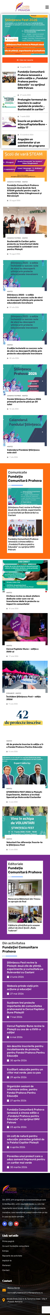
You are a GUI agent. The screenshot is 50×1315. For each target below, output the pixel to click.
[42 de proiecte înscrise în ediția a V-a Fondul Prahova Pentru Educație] (25, 724)
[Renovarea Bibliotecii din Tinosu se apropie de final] (25, 887)
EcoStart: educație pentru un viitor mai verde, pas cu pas (25, 1071)
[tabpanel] (25, 35)
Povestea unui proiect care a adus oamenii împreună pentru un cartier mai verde (26, 1159)
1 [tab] (45, 18)
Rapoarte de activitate (12, 1256)
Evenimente (10, 693)
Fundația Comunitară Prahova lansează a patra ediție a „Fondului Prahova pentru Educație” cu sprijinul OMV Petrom (32, 80)
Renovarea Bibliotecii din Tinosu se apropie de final (24, 900)
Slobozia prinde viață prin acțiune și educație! (22, 987)
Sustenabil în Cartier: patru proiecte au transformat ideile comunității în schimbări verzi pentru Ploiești (22, 245)
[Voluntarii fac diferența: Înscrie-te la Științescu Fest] (25, 822)
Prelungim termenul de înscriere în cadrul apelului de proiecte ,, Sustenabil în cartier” (32, 104)
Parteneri (6, 1265)
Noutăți (25, 182)
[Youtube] (16, 1223)
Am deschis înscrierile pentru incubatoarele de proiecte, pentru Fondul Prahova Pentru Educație (26, 1051)
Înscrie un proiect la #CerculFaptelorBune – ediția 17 (32, 124)
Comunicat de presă (14, 182)
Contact (5, 1270)
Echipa (5, 1251)
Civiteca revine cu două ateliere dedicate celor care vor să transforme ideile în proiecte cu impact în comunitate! (23, 600)
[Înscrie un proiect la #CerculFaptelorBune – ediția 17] (9, 121)
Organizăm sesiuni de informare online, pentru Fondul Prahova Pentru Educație (22, 1091)
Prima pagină (8, 1241)
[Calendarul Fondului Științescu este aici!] (25, 430)
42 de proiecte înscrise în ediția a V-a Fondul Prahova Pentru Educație (25, 745)
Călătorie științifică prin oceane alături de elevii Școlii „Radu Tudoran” (24, 928)
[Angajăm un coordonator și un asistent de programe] (9, 139)
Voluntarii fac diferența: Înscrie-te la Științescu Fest (24, 843)
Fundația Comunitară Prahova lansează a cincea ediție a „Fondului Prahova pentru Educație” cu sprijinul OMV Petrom (23, 544)
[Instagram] (10, 1223)
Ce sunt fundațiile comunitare (15, 1246)
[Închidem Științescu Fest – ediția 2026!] (25, 677)
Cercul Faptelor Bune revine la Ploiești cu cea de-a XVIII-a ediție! (25, 1029)
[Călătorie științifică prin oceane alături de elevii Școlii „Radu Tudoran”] (25, 914)
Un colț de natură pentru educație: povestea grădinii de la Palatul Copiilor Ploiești (25, 1139)
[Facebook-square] (4, 1223)
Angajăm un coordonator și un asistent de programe (31, 142)
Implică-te (7, 1260)
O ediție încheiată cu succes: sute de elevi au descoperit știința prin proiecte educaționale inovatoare (25, 351)
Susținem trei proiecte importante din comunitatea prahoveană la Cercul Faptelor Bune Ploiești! (25, 1007)
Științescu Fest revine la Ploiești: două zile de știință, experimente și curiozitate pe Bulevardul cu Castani (25, 50)
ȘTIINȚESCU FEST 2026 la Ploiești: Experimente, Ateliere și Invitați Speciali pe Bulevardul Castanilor (24, 795)
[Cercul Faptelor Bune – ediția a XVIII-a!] (25, 629)
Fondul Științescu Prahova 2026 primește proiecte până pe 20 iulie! (24, 402)
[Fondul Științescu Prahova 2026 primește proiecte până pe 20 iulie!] (25, 379)
